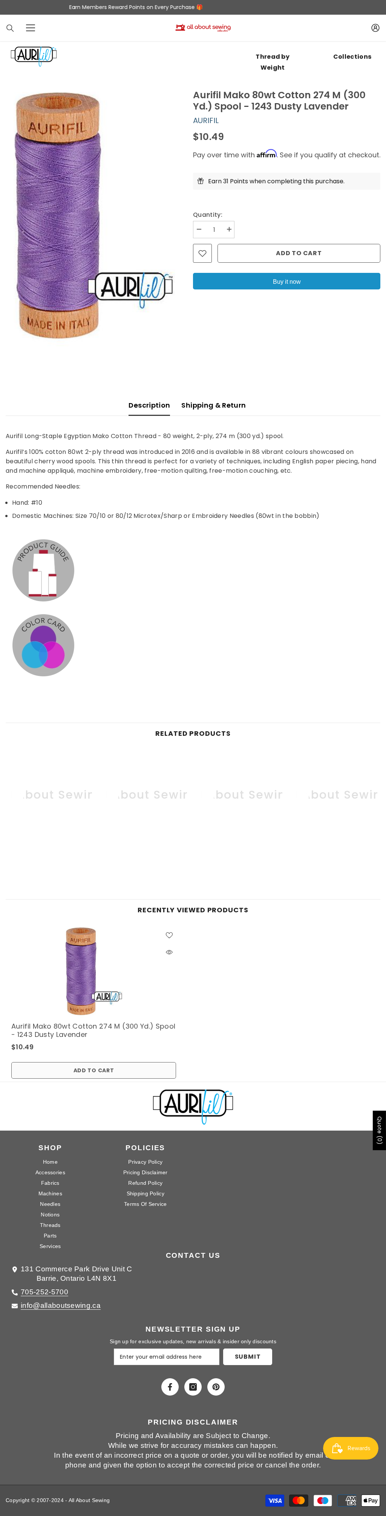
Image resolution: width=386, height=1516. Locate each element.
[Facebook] (170, 1387)
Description (149, 405)
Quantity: (207, 214)
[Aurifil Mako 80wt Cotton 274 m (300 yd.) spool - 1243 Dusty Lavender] (93, 971)
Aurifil (206, 120)
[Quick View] (169, 952)
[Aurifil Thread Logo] (193, 1110)
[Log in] (375, 28)
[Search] (10, 28)
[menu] (30, 27)
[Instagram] (193, 1387)
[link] (50, 850)
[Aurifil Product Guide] (193, 570)
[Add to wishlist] (202, 253)
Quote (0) (379, 1130)
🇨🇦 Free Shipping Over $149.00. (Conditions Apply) (193, 7)
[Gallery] (94, 216)
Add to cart (299, 253)
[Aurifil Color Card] (193, 645)
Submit (248, 1356)
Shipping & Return (213, 405)
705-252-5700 (44, 1292)
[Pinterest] (216, 1387)
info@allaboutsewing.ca (61, 1305)
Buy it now (287, 282)
